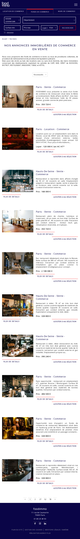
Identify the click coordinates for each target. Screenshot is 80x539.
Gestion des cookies (33, 530)
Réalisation (40, 533)
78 (50, 499)
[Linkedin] (45, 523)
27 (40, 499)
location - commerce (52, 129)
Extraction (10, 33)
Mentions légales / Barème (57, 530)
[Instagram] (40, 523)
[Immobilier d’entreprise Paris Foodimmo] (6, 6)
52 (45, 499)
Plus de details (45, 110)
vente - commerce (51, 87)
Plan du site (17, 530)
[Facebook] (35, 523)
